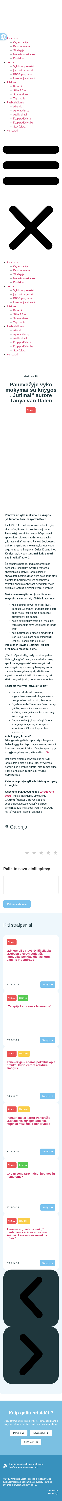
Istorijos (23, 998)
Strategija (18, 50)
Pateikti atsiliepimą (17, 904)
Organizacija (20, 42)
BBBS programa (22, 74)
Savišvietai (19, 126)
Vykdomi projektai (23, 66)
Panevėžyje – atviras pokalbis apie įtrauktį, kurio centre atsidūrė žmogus (31, 1065)
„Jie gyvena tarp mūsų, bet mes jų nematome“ (31, 1175)
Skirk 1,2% (19, 90)
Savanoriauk (20, 94)
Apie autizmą (21, 110)
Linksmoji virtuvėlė (24, 78)
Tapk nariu (19, 98)
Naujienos (24, 1053)
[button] (31, 196)
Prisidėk (11, 82)
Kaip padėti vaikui (23, 122)
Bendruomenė (21, 46)
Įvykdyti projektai (23, 70)
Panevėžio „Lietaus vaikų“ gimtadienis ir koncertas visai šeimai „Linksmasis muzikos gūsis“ (27, 1234)
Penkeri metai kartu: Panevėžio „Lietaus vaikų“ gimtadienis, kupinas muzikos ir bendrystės (28, 1120)
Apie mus (12, 38)
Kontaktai (18, 58)
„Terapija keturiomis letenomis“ (29, 1006)
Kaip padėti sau (22, 118)
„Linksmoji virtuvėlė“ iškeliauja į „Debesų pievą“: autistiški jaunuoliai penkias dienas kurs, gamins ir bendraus (29, 955)
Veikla (10, 62)
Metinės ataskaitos (24, 54)
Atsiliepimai (20, 114)
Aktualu (17, 106)
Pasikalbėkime (15, 102)
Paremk (17, 86)
